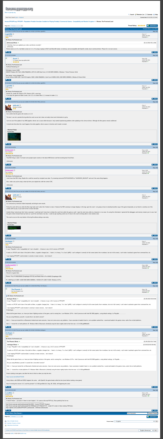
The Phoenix (43, 285)
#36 (157, 167)
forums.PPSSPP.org (11, 21)
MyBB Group (23, 433)
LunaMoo (8, 393)
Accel (15, 58)
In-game (91, 21)
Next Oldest (9, 413)
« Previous (13, 25)
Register (21, 17)
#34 (157, 102)
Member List (140, 14)
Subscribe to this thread (12, 425)
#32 (157, 55)
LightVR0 (43, 31)
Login (16, 17)
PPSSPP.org (15, 430)
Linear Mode (154, 28)
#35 (157, 147)
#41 (157, 330)
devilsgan (8, 241)
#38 (157, 238)
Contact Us (8, 430)
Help (156, 14)
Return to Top (21, 430)
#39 (157, 262)
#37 (157, 191)
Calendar (149, 14)
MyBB (12, 433)
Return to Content (29, 430)
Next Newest (17, 413)
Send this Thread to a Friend (13, 423)
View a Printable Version (12, 421)
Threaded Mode (147, 28)
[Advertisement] (67, 7)
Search (132, 14)
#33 (157, 83)
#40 (157, 286)
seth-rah (43, 101)
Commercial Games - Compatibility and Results (74, 21)
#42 (157, 390)
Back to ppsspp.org (10, 12)
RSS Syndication (46, 430)
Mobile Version (37, 430)
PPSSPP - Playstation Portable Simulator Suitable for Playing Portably (38, 21)
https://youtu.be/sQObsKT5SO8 (15, 377)
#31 (157, 31)
